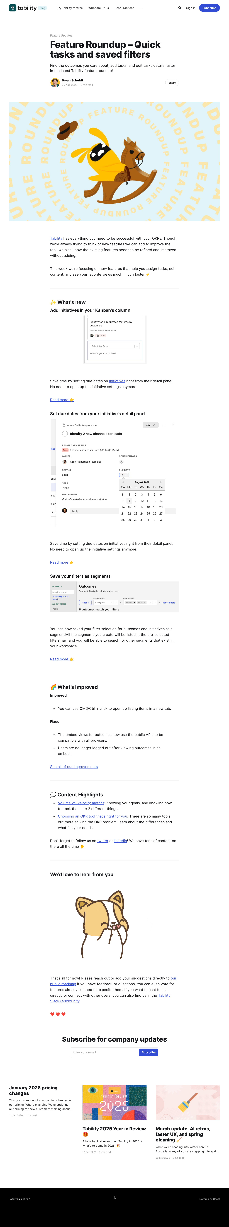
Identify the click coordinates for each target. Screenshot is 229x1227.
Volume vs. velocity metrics (81, 803)
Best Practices (124, 8)
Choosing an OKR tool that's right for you (92, 816)
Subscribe (209, 8)
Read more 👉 (62, 400)
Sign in (191, 8)
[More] (141, 8)
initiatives (117, 381)
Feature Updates (61, 35)
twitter (102, 841)
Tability (56, 238)
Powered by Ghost (209, 1198)
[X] (115, 1197)
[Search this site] (180, 8)
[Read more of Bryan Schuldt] (55, 83)
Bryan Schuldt (72, 80)
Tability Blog (15, 1198)
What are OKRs (98, 8)
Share (172, 82)
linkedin (120, 841)
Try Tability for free (70, 8)
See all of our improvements (74, 767)
